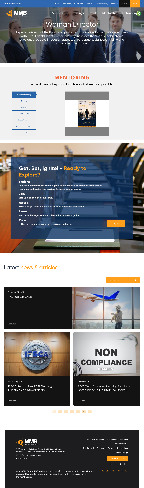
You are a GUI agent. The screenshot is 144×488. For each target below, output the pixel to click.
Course (24, 107)
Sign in (116, 223)
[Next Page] (90, 411)
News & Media (79, 4)
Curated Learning (24, 95)
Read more (12, 324)
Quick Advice (24, 114)
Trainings (101, 448)
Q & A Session (24, 133)
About (56, 4)
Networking (122, 452)
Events (111, 448)
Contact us (114, 4)
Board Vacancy (121, 443)
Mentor (24, 101)
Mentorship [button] (109, 13)
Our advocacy (66, 4)
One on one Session (24, 126)
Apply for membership (117, 458)
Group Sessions (24, 120)
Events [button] (93, 13)
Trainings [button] (78, 13)
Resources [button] (90, 4)
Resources (123, 440)
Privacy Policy (123, 471)
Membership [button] (59, 13)
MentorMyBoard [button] (12, 3)
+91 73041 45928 (24, 459)
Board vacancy (102, 4)
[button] (138, 13)
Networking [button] (129, 13)
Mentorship (122, 448)
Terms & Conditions (109, 471)
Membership (88, 448)
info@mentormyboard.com (29, 455)
